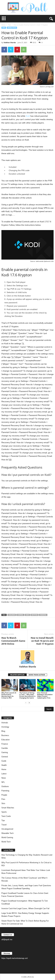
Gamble (4, 748)
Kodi (28, 116)
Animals (4, 723)
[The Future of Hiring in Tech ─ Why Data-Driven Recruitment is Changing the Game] (27, 685)
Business (5, 735)
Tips (9, 25)
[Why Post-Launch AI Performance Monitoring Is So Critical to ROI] (9, 685)
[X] (11, 49)
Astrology (5, 727)
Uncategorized (7, 829)
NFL (3, 782)
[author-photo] (27, 657)
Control (20, 615)
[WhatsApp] (24, 49)
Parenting (5, 791)
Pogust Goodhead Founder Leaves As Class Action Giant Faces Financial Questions (24, 894)
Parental (43, 615)
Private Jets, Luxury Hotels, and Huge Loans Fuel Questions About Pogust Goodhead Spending (26, 887)
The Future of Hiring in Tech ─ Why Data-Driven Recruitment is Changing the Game (27, 695)
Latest (3, 774)
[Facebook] (4, 49)
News (3, 778)
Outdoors (5, 786)
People (4, 795)
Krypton (34, 615)
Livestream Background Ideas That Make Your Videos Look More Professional (25, 871)
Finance (4, 744)
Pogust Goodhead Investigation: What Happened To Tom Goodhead (24, 902)
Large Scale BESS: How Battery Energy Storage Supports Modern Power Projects (25, 914)
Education (5, 740)
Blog (3, 731)
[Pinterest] (17, 49)
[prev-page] (25, 702)
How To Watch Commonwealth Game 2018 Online (13, 640)
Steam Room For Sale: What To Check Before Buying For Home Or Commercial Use (25, 922)
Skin (3, 803)
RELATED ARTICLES (17, 675)
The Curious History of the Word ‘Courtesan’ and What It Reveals (24, 879)
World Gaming (7, 837)
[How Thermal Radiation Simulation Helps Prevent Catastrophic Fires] (45, 685)
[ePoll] (27, 7)
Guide (3, 761)
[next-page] (29, 702)
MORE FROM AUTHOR (37, 675)
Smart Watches (7, 808)
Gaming (4, 752)
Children (11, 615)
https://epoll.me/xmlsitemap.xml (14, 958)
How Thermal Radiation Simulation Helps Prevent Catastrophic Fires (45, 695)
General (4, 757)
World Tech (12, 28)
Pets (3, 799)
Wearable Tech (7, 833)
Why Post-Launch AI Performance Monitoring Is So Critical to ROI (8, 695)
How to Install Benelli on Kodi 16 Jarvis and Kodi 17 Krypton (42, 640)
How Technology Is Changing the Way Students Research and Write (26, 856)
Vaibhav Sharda (10, 42)
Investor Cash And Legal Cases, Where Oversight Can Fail (25, 908)
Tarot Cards (6, 816)
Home (3, 25)
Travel (3, 825)
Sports (4, 812)
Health (4, 765)
